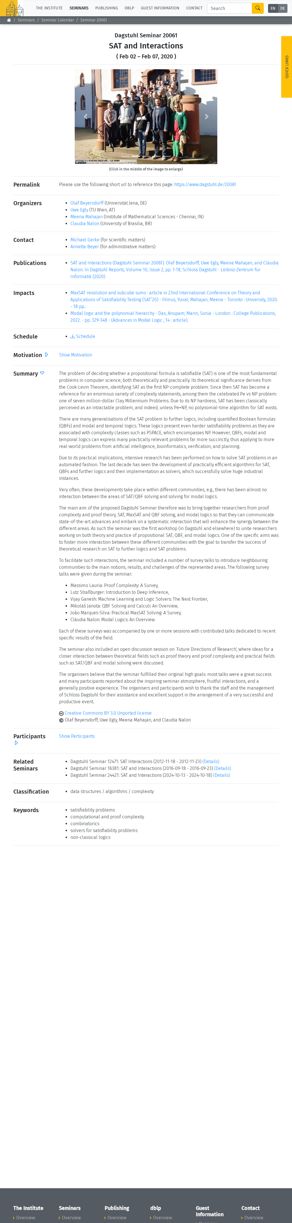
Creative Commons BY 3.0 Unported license (108, 713)
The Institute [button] (49, 8)
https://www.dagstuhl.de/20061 (205, 184)
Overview (25, 1217)
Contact (194, 8)
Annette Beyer (84, 246)
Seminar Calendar (57, 20)
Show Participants (77, 736)
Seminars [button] (79, 8)
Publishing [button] (106, 8)
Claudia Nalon (84, 223)
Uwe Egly (79, 210)
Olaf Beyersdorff (87, 203)
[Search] (258, 8)
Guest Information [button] (160, 8)
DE (282, 8)
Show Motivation (75, 355)
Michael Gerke (85, 239)
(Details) (210, 761)
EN (273, 8)
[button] (85, 116)
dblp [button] (129, 8)
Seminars (26, 20)
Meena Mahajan (86, 216)
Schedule (85, 336)
